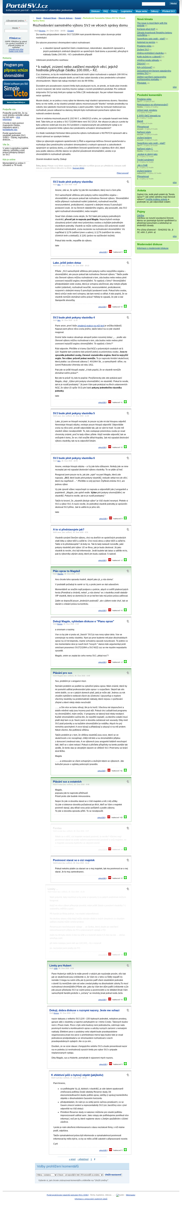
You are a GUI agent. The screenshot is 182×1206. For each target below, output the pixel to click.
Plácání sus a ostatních (67, 781)
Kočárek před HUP (146, 29)
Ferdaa (57, 828)
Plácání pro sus (62, 673)
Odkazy (155, 11)
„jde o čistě (142, 165)
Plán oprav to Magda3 (66, 571)
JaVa (55, 968)
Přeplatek (142, 83)
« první (72, 1159)
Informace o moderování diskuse (152, 248)
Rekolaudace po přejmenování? (152, 104)
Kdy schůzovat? (144, 67)
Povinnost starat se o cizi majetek (74, 860)
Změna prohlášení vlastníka (150, 53)
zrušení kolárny (144, 137)
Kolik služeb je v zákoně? (149, 56)
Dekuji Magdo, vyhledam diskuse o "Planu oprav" (83, 621)
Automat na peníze (146, 42)
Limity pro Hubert (60, 965)
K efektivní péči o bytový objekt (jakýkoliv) (77, 1075)
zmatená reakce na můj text (90, 325)
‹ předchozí (83, 1159)
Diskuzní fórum (49, 18)
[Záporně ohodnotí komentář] (110, 252)
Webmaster (130, 1195)
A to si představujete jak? (68, 529)
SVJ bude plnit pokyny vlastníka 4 (74, 317)
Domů (38, 18)
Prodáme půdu (144, 46)
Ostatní (78, 18)
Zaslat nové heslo (16, 51)
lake (58, 185)
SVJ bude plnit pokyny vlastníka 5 (74, 413)
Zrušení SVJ (143, 49)
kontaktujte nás (10, 129)
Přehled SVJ (168, 11)
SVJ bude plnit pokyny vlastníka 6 (74, 458)
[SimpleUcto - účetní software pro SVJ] (16, 89)
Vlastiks (60, 574)
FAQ (105, 11)
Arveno (42, 31)
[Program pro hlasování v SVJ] (16, 70)
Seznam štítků (78, 168)
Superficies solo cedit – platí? (151, 38)
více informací (11, 118)
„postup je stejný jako (147, 154)
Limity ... (53, 889)
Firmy (114, 11)
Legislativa (126, 11)
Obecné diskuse (65, 18)
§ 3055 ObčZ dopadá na (148, 115)
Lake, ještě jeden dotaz (67, 262)
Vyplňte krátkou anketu (156, 199)
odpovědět (103, 252)
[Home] (47, 11)
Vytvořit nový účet (16, 49)
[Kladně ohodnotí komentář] (125, 252)
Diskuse (95, 11)
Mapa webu (141, 11)
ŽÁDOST (141, 64)
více (175, 87)
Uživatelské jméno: (16, 21)
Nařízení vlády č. (145, 148)
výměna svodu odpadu (148, 60)
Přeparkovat (143, 126)
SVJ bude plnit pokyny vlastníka (73, 181)
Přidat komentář (123, 173)
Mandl (140, 121)
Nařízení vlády (144, 132)
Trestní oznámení (145, 160)
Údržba (140, 215)
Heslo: (16, 28)
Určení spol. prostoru (147, 110)
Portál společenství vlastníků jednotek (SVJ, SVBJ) (68, 1195)
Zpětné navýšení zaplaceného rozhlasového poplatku (151, 78)
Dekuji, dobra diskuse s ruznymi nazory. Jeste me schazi (84, 1010)
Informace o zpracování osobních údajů (91, 1199)
